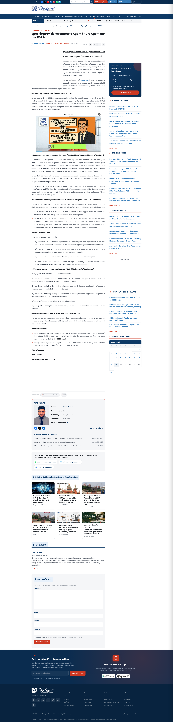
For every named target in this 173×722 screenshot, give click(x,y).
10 (111, 357)
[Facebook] (42, 2)
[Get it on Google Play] (108, 676)
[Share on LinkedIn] (95, 44)
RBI (114, 16)
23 (139, 361)
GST (94, 16)
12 (121, 357)
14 (130, 357)
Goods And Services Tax (50, 395)
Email (36, 621)
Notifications (108, 693)
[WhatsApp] (57, 2)
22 (134, 361)
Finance (125, 16)
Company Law (70, 16)
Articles (57, 26)
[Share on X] (90, 44)
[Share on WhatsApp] (99, 44)
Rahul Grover (39, 43)
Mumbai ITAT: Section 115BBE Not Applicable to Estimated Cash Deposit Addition (124, 181)
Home (34, 16)
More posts (114, 148)
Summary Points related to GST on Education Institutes (54, 442)
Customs (87, 16)
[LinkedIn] (51, 2)
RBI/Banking (88, 699)
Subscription (101, 2)
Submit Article (128, 696)
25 (116, 365)
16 (139, 357)
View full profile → (96, 428)
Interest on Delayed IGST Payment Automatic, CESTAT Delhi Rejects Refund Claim (123, 171)
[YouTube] (48, 2)
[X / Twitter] (45, 2)
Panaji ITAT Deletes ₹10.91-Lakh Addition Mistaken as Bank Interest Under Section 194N (85, 21)
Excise (80, 16)
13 (125, 357)
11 (116, 357)
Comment (38, 588)
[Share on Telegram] (103, 44)
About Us (127, 693)
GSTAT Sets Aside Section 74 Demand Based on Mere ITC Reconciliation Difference (124, 123)
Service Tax (59, 16)
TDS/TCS (66, 702)
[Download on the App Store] (123, 676)
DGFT (109, 16)
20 (125, 361)
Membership (128, 705)
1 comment (35, 46)
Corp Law (133, 16)
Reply (34, 568)
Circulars (107, 696)
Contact (127, 702)
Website (37, 629)
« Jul (111, 372)
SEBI (118, 16)
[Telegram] (59, 2)
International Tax (69, 705)
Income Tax (41, 16)
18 (116, 361)
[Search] (91, 1)
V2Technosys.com (69, 714)
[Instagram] (54, 2)
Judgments (108, 699)
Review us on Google (45, 467)
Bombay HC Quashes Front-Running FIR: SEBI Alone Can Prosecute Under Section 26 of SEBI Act (125, 161)
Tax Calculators (109, 705)
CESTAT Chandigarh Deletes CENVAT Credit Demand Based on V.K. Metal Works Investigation (124, 133)
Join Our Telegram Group (71, 462)
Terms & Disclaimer (135, 714)
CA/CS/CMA (88, 705)
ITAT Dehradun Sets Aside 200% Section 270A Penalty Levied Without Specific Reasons (125, 190)
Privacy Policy (124, 714)
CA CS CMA (101, 16)
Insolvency (87, 702)
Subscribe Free (77, 673)
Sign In (136, 2)
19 (121, 361)
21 (130, 361)
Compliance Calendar (111, 702)
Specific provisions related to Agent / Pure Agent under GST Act (68, 35)
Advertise (127, 699)
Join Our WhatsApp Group (46, 462)
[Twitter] (39, 428)
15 (67, 423)
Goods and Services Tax (45, 26)
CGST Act (84, 80)
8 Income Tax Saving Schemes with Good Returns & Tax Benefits (58, 446)
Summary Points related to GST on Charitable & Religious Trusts (58, 438)
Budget (50, 16)
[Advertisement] (47, 70)
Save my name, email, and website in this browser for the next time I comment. (60, 637)
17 (111, 361)
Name (36, 612)
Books (113, 2)
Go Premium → (125, 93)
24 (112, 365)
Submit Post (125, 2)
